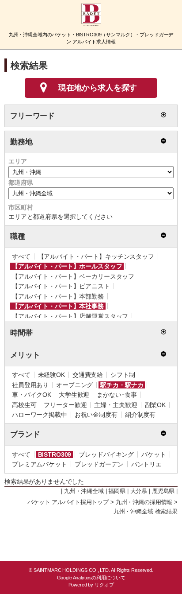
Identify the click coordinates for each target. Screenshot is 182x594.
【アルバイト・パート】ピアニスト (61, 286)
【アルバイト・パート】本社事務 (58, 306)
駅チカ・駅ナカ (121, 384)
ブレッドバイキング (106, 454)
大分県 (139, 491)
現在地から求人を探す (97, 87)
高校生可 (24, 404)
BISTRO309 (55, 454)
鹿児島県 (163, 491)
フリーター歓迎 (65, 404)
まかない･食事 (116, 394)
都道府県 (20, 182)
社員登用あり (30, 384)
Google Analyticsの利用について (91, 577)
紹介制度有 (140, 414)
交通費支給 (87, 374)
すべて (21, 256)
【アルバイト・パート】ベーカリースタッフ (73, 276)
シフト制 (122, 374)
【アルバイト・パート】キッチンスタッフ (96, 256)
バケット (153, 454)
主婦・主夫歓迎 (115, 404)
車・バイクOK (31, 394)
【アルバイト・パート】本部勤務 (58, 296)
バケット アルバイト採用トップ (68, 502)
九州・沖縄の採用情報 (144, 502)
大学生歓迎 (74, 394)
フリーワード (32, 116)
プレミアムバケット (39, 464)
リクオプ (104, 584)
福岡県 (116, 491)
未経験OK (51, 374)
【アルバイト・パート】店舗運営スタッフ (70, 316)
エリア (17, 161)
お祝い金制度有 (96, 414)
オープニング (74, 384)
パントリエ (146, 464)
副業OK (155, 404)
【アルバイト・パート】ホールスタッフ (67, 266)
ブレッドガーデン (99, 464)
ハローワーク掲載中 (39, 414)
